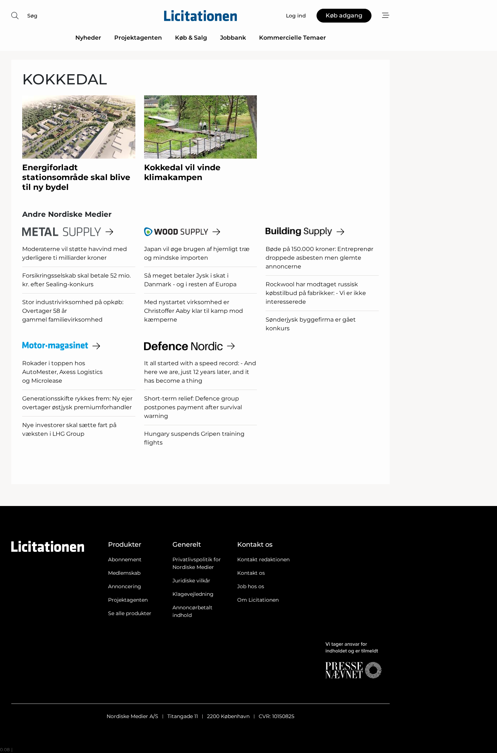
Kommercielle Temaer (292, 37)
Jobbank (233, 37)
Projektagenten (138, 37)
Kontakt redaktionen (263, 559)
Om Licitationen (258, 600)
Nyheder (88, 37)
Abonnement (125, 559)
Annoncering (124, 586)
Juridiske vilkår (191, 580)
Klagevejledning (193, 594)
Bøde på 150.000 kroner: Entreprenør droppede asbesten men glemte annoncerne (319, 258)
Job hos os (250, 586)
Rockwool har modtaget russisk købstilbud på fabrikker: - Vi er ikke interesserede (316, 293)
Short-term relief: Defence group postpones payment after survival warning (193, 407)
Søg (32, 15)
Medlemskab (124, 573)
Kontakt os (251, 573)
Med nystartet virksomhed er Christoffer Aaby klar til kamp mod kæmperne (193, 311)
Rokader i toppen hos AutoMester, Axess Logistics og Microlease (62, 372)
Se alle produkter (129, 613)
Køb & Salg (191, 37)
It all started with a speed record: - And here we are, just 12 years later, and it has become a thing (200, 372)
